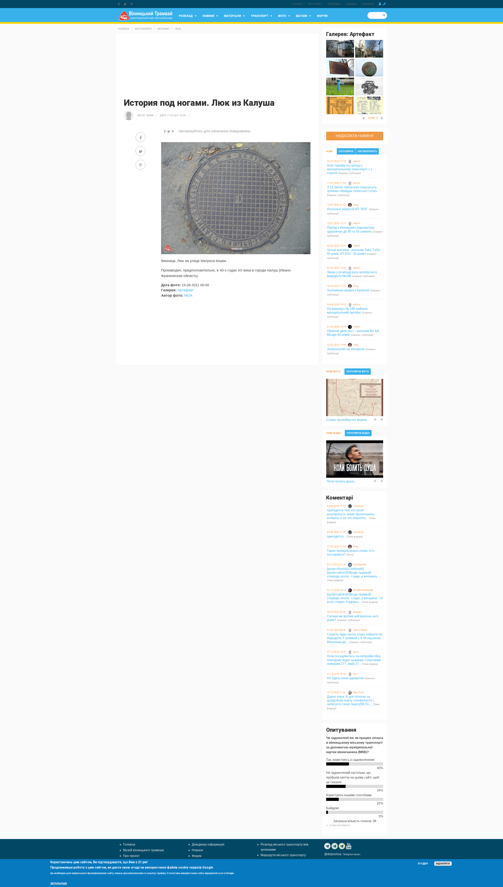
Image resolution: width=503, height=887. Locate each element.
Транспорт (259, 15)
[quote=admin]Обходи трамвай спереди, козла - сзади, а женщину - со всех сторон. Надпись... (355, 598)
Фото (282, 15)
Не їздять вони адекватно (345, 678)
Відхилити (443, 863)
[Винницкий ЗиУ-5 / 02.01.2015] (340, 48)
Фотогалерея (143, 29)
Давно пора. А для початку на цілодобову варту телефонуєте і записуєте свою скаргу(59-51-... (350, 700)
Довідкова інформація (208, 844)
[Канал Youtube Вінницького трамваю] (349, 846)
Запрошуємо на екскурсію (346, 349)
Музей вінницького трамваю (143, 850)
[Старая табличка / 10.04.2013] (340, 67)
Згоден (423, 863)
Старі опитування (340, 825)
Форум (322, 15)
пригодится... (336, 536)
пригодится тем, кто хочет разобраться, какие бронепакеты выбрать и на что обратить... (351, 514)
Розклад (186, 15)
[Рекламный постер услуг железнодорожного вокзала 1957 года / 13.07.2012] (340, 105)
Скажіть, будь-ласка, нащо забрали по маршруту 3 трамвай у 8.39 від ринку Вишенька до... (354, 638)
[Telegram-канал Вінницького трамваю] (327, 846)
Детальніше (58, 883)
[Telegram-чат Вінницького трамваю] (335, 846)
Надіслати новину (355, 135)
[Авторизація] (380, 4)
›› (382, 118)
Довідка (351, 4)
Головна (297, 4)
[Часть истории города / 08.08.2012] (340, 86)
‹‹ (363, 118)
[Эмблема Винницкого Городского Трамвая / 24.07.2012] (369, 86)
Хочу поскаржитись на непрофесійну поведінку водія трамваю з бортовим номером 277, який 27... (354, 659)
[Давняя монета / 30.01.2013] (369, 67)
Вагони (301, 15)
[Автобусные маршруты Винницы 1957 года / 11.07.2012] (369, 105)
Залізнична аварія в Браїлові (348, 290)
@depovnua (332, 854)
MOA (178, 29)
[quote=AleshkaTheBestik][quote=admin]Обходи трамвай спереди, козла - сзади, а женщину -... (354, 572)
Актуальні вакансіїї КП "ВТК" (347, 209)
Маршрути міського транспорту (283, 855)
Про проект (315, 4)
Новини (208, 15)
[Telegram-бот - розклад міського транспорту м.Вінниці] (342, 846)
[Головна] (145, 15)
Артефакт (163, 29)
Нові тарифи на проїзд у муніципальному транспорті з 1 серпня (349, 169)
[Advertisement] (217, 65)
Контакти (368, 4)
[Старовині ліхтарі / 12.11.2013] (369, 48)
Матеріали (232, 15)
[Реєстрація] (384, 4)
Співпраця (334, 4)
